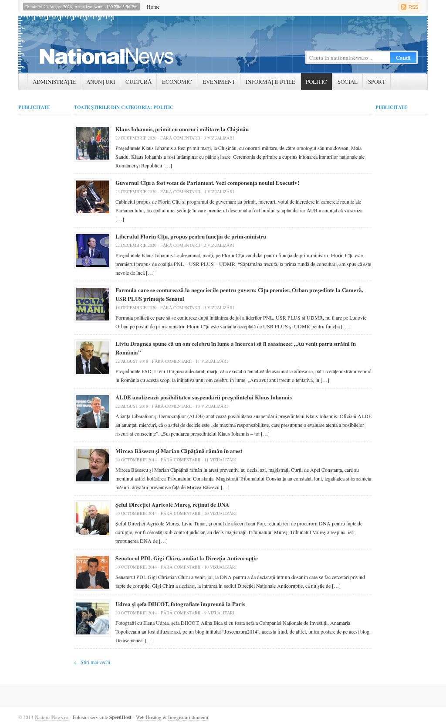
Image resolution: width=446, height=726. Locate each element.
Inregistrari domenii (188, 717)
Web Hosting (149, 717)
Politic (316, 81)
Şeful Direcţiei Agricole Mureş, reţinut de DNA (172, 504)
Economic (177, 81)
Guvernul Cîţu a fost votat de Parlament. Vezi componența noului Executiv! (207, 182)
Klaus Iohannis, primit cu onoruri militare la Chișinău (182, 129)
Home (153, 6)
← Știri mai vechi (92, 661)
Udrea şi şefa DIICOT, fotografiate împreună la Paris (180, 604)
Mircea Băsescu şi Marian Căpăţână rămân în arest (178, 451)
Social (348, 81)
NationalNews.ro (51, 717)
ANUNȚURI (100, 81)
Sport (376, 81)
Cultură (138, 81)
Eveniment (219, 81)
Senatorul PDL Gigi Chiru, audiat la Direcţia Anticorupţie (186, 558)
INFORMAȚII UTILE (270, 81)
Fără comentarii (180, 138)
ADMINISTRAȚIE (54, 81)
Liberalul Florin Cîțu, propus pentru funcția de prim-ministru (190, 236)
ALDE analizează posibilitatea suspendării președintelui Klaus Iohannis (203, 397)
